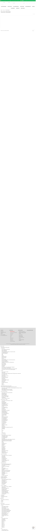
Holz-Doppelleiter (4, 483)
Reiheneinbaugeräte (4, 356)
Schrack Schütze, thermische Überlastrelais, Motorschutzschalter (9, 368)
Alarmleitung (3, 401)
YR (2, 431)
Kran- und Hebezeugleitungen (5, 413)
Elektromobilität (28, 6)
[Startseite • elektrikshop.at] (4, 2)
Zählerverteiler (3, 372)
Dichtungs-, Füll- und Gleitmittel (5, 466)
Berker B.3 (3, 521)
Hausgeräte (13, 8)
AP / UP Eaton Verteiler (4, 374)
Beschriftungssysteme (4, 481)
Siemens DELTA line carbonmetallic (6, 511)
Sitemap (20, 338)
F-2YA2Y (3, 406)
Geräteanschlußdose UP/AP (5, 515)
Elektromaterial (3, 6)
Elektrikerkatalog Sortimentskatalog (21, 336)
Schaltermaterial (16, 6)
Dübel (2, 467)
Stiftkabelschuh (3, 461)
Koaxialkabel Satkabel (4, 412)
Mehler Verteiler (3, 376)
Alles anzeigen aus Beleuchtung (5, 499)
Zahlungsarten (11, 333)
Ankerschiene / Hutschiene (5, 450)
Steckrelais (3, 366)
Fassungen (2, 495)
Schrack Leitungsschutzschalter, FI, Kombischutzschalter (8, 351)
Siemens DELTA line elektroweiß (5, 509)
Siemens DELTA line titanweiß (5, 508)
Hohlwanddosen (4, 397)
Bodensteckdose (4, 487)
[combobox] (18, 3)
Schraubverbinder (4, 459)
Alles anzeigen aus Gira (4, 529)
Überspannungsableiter (4, 360)
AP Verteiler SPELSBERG (5, 377)
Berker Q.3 (3, 527)
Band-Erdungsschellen (4, 388)
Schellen (3, 442)
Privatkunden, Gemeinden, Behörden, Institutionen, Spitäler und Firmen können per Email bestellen (22, 332)
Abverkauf (17, 8)
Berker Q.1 (3, 525)
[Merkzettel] (31, 3)
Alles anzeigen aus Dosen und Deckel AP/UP (7, 392)
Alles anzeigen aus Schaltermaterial (5, 504)
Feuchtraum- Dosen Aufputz (5, 396)
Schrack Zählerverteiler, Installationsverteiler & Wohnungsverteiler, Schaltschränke (11, 373)
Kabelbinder (3, 469)
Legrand (3, 355)
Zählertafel (3, 384)
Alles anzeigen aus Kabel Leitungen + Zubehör (7, 400)
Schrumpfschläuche (4, 422)
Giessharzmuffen (4, 409)
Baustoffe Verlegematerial (4, 477)
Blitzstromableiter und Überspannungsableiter (7, 389)
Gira (1, 528)
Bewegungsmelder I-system (5, 513)
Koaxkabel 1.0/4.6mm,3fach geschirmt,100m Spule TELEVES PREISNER (5, 23)
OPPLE (2, 500)
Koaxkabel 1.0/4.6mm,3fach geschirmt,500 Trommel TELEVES (22, 23)
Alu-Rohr (3, 445)
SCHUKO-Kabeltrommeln (5, 491)
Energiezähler (3, 365)
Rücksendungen (20, 334)
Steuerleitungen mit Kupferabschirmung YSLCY (7, 427)
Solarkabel (3, 425)
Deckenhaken (3, 465)
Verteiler (2, 370)
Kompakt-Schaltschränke (5, 382)
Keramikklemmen (4, 457)
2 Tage (7, 26)
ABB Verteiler (3, 378)
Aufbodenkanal (3, 449)
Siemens (2, 505)
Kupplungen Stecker (4, 489)
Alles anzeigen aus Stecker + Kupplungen (6, 486)
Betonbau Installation (4, 394)
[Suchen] (24, 3)
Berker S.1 (3, 522)
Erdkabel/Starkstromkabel (5, 405)
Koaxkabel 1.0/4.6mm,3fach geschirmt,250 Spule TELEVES (13, 23)
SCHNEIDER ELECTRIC (5, 352)
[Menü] (2, 4)
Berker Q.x (3, 526)
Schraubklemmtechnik (4, 458)
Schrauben (3, 474)
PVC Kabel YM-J (4, 421)
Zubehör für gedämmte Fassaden (6, 398)
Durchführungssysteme (4, 404)
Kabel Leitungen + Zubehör (4, 399)
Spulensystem (3, 426)
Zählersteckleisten (4, 364)
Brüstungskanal (3, 446)
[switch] (33, 528)
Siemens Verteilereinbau (4, 353)
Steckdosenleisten (4, 493)
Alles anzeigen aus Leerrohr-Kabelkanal (6, 435)
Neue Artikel (23, 8)
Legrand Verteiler (4, 380)
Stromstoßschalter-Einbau (4, 496)
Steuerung (2, 497)
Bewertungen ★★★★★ (21, 337)
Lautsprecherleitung (4, 414)
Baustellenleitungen (4, 402)
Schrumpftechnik (4, 423)
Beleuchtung (10, 6)
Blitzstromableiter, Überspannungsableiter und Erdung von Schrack (9, 386)
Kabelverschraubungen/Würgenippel (6, 470)
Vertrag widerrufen (12, 331)
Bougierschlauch (4, 451)
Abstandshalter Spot (4, 393)
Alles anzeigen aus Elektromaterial (5, 347)
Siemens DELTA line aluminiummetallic (6, 510)
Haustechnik (22, 6)
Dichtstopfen (3, 447)
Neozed (3, 358)
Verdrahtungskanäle (4, 443)
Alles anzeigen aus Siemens (5, 506)
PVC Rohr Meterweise (4, 437)
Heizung (33, 6)
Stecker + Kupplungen (3, 485)
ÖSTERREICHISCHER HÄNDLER (21, 340)
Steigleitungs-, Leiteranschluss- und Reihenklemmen (8, 362)
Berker (2, 517)
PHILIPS (2, 501)
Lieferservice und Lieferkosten (13, 332)
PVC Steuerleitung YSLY (5, 417)
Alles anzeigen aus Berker (5, 518)
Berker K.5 (3, 523)
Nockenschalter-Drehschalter (5, 490)
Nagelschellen (3, 473)
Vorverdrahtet (3, 438)
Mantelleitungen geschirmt (5, 416)
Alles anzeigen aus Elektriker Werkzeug (6, 479)
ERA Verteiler (3, 381)
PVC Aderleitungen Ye (4, 418)
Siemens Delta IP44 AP (4, 514)
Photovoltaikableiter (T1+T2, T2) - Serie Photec (7, 390)
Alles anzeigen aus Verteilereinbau (6, 349)
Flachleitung (3, 408)
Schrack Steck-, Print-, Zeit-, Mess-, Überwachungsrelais (8, 369)
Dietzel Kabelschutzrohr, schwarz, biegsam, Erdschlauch (8, 439)
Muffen (2, 441)
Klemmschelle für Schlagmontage (6, 471)
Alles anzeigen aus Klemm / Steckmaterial (7, 455)
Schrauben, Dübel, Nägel (5, 475)
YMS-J (3, 430)
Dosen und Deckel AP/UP (4, 391)
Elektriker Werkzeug (4, 482)
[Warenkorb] (34, 3)
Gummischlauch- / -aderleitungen (6, 410)
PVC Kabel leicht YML (4, 420)
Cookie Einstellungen (12, 341)
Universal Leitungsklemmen (5, 361)
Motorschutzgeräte (4, 357)
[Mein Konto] (29, 3)
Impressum (11, 334)
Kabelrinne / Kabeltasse (4, 476)
